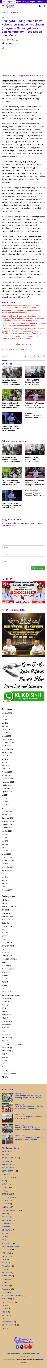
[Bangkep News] (10, 6)
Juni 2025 (5, 759)
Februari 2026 (7, 733)
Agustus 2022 (7, 870)
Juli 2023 (5, 834)
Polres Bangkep (7, 1051)
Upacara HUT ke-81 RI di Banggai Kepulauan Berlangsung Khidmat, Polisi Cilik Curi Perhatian (29, 1128)
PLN (3, 1031)
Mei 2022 (5, 880)
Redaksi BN (10, 39)
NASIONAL (6, 1001)
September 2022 (8, 867)
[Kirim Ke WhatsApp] (43, 356)
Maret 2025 (6, 769)
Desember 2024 (8, 778)
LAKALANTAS (7, 998)
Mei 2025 (5, 762)
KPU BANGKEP (7, 992)
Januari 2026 (6, 736)
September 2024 (8, 788)
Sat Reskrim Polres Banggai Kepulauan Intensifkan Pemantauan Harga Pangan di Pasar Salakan (21, 306)
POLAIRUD (6, 1034)
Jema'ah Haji (6, 965)
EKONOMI (5, 952)
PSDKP (4, 1054)
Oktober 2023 (7, 824)
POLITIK (5, 1041)
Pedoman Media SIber (31, 1354)
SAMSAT (5, 1057)
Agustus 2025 (7, 752)
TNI (3, 1067)
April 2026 (5, 726)
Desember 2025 (8, 739)
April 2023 (5, 844)
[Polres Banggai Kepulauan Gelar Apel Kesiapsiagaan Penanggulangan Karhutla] (7, 1107)
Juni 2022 (5, 877)
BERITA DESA (7, 926)
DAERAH (5, 17)
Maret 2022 (6, 887)
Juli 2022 (5, 874)
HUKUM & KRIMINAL (9, 959)
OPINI (4, 1008)
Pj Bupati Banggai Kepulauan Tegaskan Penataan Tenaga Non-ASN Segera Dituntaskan (20, 337)
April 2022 (5, 883)
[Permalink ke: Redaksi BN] (3, 40)
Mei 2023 (5, 841)
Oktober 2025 (7, 746)
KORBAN (5, 982)
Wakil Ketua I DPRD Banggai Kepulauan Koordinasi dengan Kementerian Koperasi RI (21, 312)
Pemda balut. (6, 1015)
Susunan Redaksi (13, 1354)
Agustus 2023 (7, 831)
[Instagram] (26, 1347)
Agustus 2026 (7, 713)
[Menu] (3, 6)
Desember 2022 (8, 857)
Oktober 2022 (7, 864)
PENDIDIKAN (7, 1021)
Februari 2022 (7, 890)
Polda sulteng (7, 1037)
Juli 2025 (5, 755)
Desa (4, 939)
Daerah (5, 349)
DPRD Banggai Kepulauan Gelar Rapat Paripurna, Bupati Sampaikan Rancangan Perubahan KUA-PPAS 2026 (29, 1139)
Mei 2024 (5, 801)
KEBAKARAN (6, 972)
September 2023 (8, 828)
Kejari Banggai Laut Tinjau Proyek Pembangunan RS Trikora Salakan (28, 1097)
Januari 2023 (6, 854)
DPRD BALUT (7, 943)
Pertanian (5, 1028)
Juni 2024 (5, 798)
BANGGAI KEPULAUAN (10, 906)
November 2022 (8, 860)
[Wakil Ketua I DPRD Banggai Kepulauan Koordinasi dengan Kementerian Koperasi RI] (35, 372)
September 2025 (8, 749)
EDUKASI (5, 949)
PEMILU (5, 1018)
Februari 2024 (7, 811)
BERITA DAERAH (8, 920)
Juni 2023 (5, 837)
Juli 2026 (5, 716)
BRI (3, 929)
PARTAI (4, 1011)
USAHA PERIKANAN (9, 1073)
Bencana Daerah (8, 916)
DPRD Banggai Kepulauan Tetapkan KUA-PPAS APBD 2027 (28, 1118)
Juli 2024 (5, 795)
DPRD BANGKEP (8, 946)
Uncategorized (7, 1070)
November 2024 (8, 782)
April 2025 (5, 765)
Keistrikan (5, 975)
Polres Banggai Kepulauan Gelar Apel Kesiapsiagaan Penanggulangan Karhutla (29, 1107)
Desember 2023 (8, 818)
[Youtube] (30, 1347)
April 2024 (5, 805)
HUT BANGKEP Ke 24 (18, 349)
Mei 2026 (5, 723)
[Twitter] (22, 1347)
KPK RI (4, 985)
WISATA (5, 1077)
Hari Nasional (7, 956)
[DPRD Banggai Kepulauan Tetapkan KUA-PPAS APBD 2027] (7, 1118)
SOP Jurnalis (24, 1356)
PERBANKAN (6, 1024)
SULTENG (5, 1064)
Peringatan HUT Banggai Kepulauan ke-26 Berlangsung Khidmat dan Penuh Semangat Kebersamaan (23, 324)
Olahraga (5, 1005)
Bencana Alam (7, 913)
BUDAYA (5, 933)
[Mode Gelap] (40, 6)
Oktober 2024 (7, 785)
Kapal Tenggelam (8, 969)
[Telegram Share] (39, 356)
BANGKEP (5, 910)
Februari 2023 (7, 851)
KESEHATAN (6, 979)
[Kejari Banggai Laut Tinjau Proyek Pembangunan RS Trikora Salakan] (7, 1097)
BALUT (4, 903)
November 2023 (8, 821)
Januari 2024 (6, 815)
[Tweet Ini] (30, 356)
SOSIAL (4, 1060)
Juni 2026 (5, 719)
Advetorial (5, 900)
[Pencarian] (44, 6)
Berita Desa (6, 923)
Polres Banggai (7, 1047)
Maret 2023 (6, 847)
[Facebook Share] (25, 356)
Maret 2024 (6, 808)
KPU (3, 988)
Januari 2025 (6, 775)
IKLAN (4, 962)
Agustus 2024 (7, 792)
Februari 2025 (7, 772)
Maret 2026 (6, 729)
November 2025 (8, 742)
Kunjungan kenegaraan (10, 995)
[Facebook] (17, 1347)
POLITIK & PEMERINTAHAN (12, 1044)
